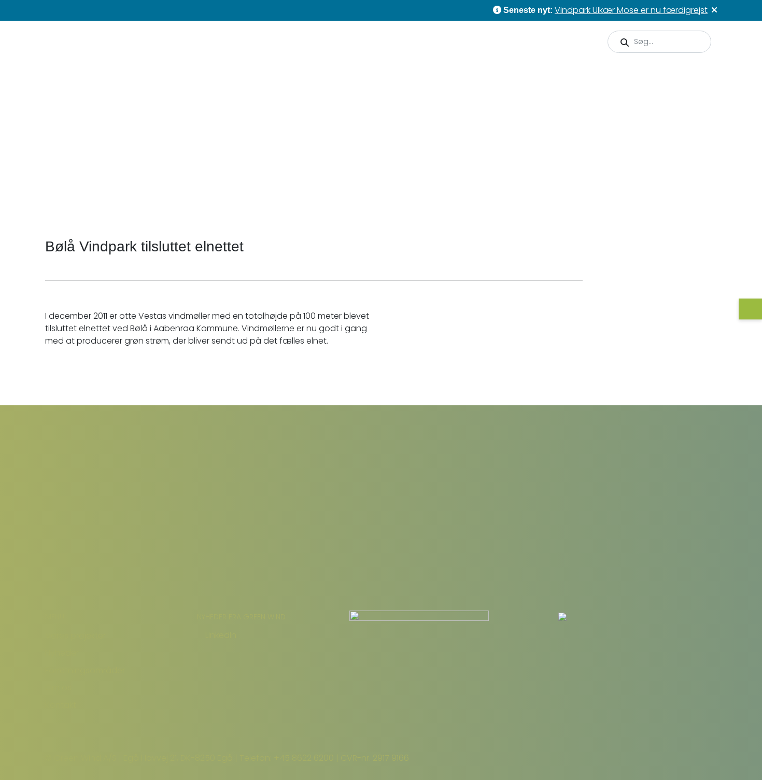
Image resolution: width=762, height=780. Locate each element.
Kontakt (692, 75)
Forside (110, 194)
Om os (633, 76)
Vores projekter (399, 76)
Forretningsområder (551, 76)
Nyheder (475, 75)
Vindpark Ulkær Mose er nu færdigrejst (631, 10)
